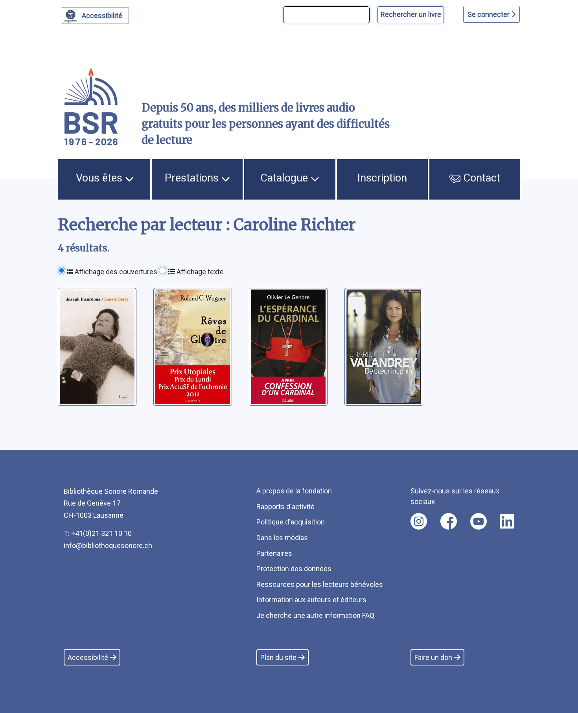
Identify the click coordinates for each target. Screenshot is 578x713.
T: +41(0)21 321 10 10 (98, 533)
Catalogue (285, 178)
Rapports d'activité (285, 506)
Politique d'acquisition (290, 522)
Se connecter (489, 14)
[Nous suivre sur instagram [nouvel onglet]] (418, 521)
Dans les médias (282, 537)
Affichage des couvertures (115, 272)
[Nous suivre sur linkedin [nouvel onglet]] (507, 521)
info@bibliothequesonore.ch (108, 545)
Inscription (382, 178)
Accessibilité (102, 15)
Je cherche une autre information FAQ (315, 615)
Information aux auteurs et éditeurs (311, 600)
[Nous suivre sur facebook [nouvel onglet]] (448, 521)
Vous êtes (100, 178)
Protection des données (293, 569)
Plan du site (278, 657)
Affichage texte (199, 272)
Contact (480, 178)
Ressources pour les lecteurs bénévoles (319, 584)
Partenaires (274, 553)
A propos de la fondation (294, 491)
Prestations (193, 178)
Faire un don (433, 657)
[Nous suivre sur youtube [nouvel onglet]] (478, 521)
